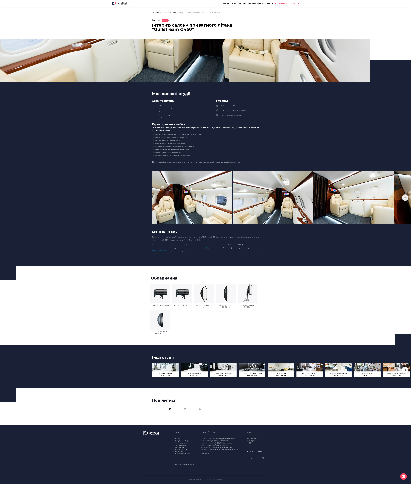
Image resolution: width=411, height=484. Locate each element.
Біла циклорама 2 (194, 373)
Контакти (269, 3)
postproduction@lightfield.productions (224, 449)
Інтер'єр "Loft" (281, 373)
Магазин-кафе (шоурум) (396, 373)
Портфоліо (179, 451)
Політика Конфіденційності (184, 464)
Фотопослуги (229, 3)
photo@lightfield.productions (217, 445)
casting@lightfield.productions (217, 441)
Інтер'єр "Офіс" (367, 373)
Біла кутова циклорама (223, 373)
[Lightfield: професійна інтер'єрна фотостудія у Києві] (120, 3)
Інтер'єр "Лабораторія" (339, 373)
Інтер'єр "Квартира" (310, 373)
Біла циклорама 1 (165, 373)
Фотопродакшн (254, 3)
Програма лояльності (182, 454)
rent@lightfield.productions (212, 248)
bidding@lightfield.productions (223, 447)
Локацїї (242, 3)
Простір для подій (181, 449)
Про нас (177, 439)
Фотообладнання (181, 443)
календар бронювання (173, 245)
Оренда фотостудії (287, 3)
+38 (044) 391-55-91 (159, 251)
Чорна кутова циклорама (252, 373)
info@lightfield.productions (223, 443)
